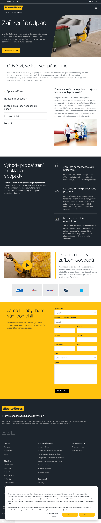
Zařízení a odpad (43, 465)
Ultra (5, 454)
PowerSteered (9, 483)
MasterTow (8, 472)
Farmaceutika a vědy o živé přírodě (49, 454)
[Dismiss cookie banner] (94, 490)
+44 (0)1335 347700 (12, 1)
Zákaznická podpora (78, 447)
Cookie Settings (7, 521)
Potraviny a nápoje (44, 468)
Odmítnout (87, 515)
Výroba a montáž (43, 472)
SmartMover (8, 465)
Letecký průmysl (43, 447)
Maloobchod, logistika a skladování (50, 461)
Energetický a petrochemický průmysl (51, 458)
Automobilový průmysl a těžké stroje (50, 451)
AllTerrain (7, 479)
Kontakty (41, 483)
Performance (8, 451)
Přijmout (70, 515)
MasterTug (8, 468)
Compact (7, 447)
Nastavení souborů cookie (53, 515)
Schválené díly (77, 451)
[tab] (25, 91)
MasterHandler (9, 475)
